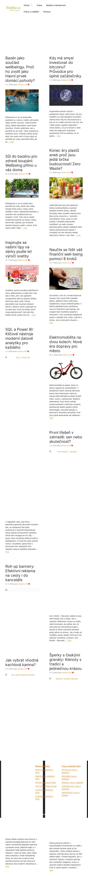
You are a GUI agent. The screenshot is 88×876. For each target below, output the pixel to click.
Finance (46, 12)
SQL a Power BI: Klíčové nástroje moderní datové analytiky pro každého (19, 338)
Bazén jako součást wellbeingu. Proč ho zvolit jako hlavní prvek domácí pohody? (20, 69)
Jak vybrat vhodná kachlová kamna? (21, 662)
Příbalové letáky (42, 766)
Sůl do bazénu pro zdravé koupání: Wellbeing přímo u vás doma (21, 163)
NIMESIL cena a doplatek (72, 783)
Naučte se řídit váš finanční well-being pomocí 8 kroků (66, 254)
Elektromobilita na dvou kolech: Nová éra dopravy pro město (65, 344)
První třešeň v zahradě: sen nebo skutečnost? (65, 437)
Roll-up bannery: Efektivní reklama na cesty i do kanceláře (20, 573)
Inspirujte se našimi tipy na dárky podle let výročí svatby (18, 249)
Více (12, 142)
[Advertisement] (44, 33)
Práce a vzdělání (31, 12)
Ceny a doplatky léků (71, 766)
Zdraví (27, 5)
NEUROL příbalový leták (45, 783)
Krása (39, 5)
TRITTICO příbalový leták (46, 786)
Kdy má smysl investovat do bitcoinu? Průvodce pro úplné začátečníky (65, 67)
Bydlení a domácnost (56, 5)
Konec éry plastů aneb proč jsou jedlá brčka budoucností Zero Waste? (64, 159)
